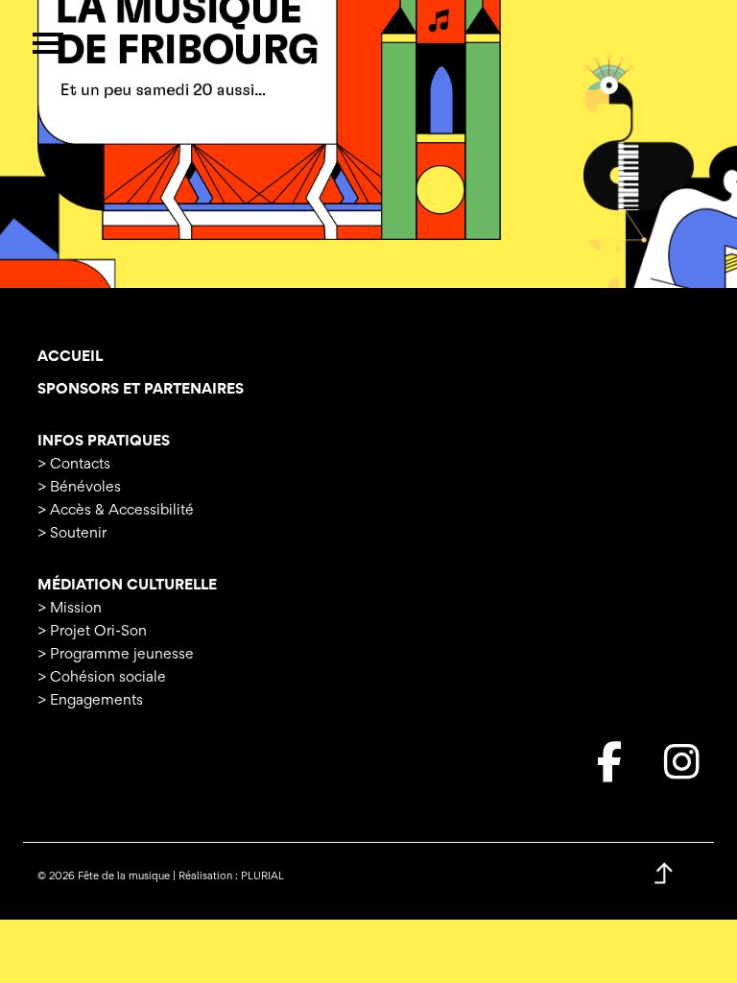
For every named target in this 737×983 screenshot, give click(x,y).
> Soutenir (72, 533)
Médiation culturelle (127, 585)
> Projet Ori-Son (92, 631)
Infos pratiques (103, 441)
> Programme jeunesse (115, 654)
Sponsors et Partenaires (140, 389)
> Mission (69, 608)
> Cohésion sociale (101, 677)
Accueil (70, 357)
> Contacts (73, 464)
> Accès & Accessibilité (115, 510)
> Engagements (90, 700)
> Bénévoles (79, 487)
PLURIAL (262, 876)
